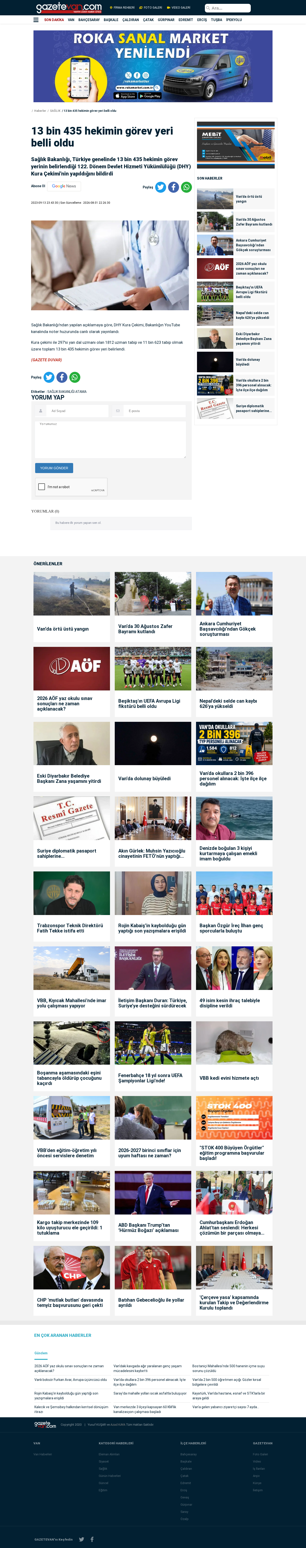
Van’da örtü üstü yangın (249, 199)
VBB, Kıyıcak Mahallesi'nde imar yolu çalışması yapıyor (71, 1003)
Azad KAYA (118, 1424)
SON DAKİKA (54, 20)
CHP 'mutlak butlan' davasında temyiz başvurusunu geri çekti (70, 1302)
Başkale (185, 1461)
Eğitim (103, 1490)
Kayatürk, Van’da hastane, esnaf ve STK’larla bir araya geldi (228, 1395)
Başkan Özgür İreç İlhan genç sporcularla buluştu (231, 928)
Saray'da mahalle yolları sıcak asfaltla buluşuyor (150, 1393)
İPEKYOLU (234, 20)
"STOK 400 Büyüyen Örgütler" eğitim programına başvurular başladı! (232, 1153)
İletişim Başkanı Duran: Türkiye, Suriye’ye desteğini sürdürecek (152, 1003)
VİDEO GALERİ (180, 7)
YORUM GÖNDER (54, 468)
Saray (184, 1512)
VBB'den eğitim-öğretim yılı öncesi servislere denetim (67, 1153)
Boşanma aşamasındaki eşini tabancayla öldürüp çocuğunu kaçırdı (69, 1078)
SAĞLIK (54, 111)
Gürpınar (186, 1504)
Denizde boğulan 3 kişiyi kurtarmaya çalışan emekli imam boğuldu (228, 853)
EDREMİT (186, 20)
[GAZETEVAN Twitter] (81, 1539)
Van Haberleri (42, 1454)
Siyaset (104, 1461)
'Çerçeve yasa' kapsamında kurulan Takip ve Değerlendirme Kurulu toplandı (234, 1303)
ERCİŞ (202, 20)
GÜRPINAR (166, 20)
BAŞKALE (111, 20)
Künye (257, 1483)
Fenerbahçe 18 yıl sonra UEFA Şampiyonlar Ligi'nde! (150, 1078)
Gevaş (184, 1497)
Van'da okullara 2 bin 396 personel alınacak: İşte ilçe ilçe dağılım (254, 385)
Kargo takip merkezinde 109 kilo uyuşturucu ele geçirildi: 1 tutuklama (69, 1228)
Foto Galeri (260, 1454)
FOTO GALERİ (153, 7)
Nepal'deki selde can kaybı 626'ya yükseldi (252, 315)
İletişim (258, 1490)
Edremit (185, 1483)
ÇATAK (148, 20)
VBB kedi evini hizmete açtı (229, 1078)
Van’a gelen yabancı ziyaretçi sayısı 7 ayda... (225, 1407)
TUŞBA (216, 20)
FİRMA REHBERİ (124, 7)
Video (257, 1461)
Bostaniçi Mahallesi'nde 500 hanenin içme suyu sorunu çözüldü (228, 1368)
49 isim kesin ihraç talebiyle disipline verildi (230, 1003)
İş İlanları (259, 1468)
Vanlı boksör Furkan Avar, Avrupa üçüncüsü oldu (70, 1380)
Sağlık (103, 1468)
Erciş (183, 1490)
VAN (71, 20)
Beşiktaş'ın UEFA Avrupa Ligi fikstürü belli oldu (251, 292)
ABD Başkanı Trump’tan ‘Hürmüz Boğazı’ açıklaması (148, 1227)
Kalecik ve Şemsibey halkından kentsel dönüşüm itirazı (71, 1409)
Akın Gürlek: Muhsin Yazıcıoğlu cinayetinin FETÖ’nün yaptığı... (151, 853)
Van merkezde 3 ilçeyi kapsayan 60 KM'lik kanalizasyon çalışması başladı (145, 1409)
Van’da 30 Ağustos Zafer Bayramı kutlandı (254, 222)
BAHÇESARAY (89, 20)
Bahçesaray (188, 1454)
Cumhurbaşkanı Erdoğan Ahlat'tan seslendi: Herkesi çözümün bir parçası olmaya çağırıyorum (230, 1228)
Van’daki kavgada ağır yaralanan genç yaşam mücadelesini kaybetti (148, 1368)
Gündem (41, 1353)
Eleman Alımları (109, 1454)
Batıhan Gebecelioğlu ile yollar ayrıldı (151, 1302)
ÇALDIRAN (130, 20)
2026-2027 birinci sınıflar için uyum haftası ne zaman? (149, 1153)
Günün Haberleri (110, 1476)
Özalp (184, 1519)
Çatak (184, 1476)
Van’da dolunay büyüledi (248, 362)
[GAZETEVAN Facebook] (92, 1539)
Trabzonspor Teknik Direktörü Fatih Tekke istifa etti (70, 928)
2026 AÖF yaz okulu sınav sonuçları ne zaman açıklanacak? (252, 268)
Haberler (39, 111)
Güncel (103, 1483)
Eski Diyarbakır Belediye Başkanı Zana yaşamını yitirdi (254, 338)
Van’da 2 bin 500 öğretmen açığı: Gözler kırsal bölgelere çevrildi (226, 1382)
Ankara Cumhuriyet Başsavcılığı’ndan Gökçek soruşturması (253, 245)
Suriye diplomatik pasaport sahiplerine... (254, 408)
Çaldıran (186, 1468)
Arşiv (256, 1476)
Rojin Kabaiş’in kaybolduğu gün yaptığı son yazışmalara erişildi (152, 928)
